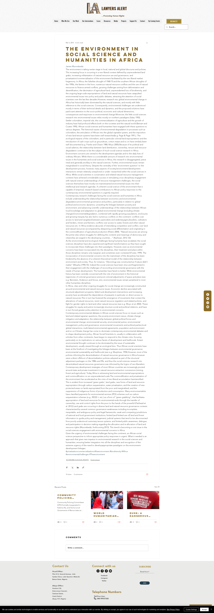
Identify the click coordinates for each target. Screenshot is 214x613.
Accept (204, 609)
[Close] (211, 609)
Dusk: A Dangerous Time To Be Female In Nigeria (139, 514)
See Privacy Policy (173, 609)
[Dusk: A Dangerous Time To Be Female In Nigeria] (143, 500)
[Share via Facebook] (67, 467)
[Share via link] (83, 467)
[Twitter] (207, 298)
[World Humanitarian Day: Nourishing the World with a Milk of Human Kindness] (107, 500)
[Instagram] (207, 302)
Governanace (95, 460)
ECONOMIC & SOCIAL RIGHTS (77, 460)
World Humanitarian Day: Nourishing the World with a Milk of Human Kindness (107, 514)
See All (156, 487)
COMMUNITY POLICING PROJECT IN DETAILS (66, 496)
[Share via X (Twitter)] (72, 467)
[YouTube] (207, 306)
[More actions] (147, 42)
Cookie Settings (191, 609)
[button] (65, 21)
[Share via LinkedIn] (78, 467)
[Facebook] (207, 294)
